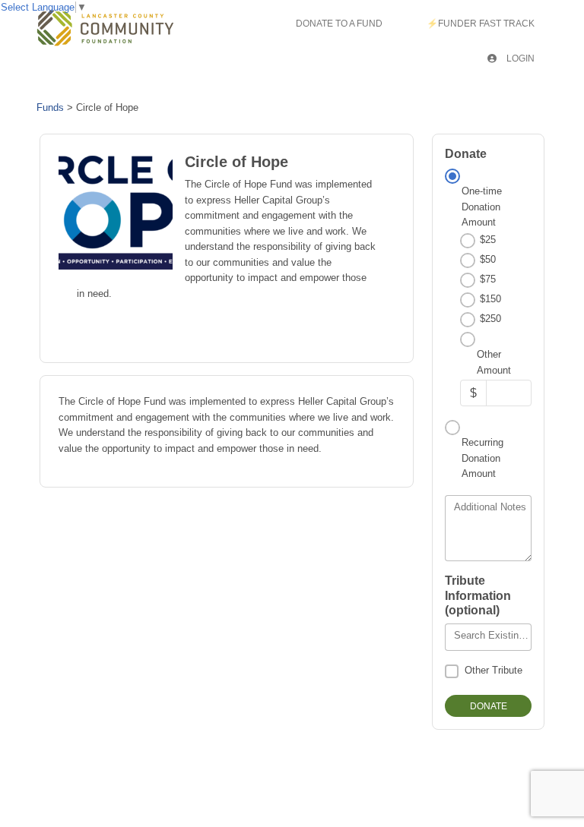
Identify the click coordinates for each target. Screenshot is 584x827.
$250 (490, 318)
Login (519, 58)
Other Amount (494, 362)
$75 (488, 279)
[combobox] (488, 637)
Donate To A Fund (339, 23)
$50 (488, 259)
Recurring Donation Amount (482, 458)
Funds (50, 107)
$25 (488, 239)
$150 (490, 299)
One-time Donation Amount (482, 206)
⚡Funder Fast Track (481, 23)
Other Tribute (493, 670)
